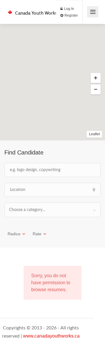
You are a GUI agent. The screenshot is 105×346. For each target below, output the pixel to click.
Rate (37, 233)
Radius (14, 233)
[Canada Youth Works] (10, 8)
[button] (96, 78)
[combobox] (52, 210)
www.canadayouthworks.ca (51, 335)
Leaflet (94, 134)
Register (71, 15)
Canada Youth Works (36, 13)
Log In (68, 9)
